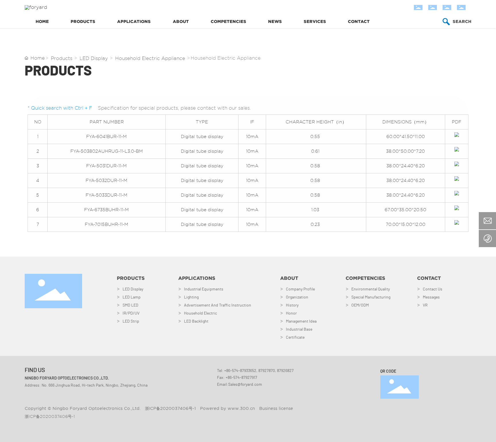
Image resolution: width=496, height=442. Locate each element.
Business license (276, 408)
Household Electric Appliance (150, 58)
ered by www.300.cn (232, 408)
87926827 (285, 371)
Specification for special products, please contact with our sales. (174, 108)
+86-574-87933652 (240, 371)
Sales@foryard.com (245, 385)
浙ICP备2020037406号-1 (50, 416)
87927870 (266, 371)
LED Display (94, 58)
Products (61, 58)
